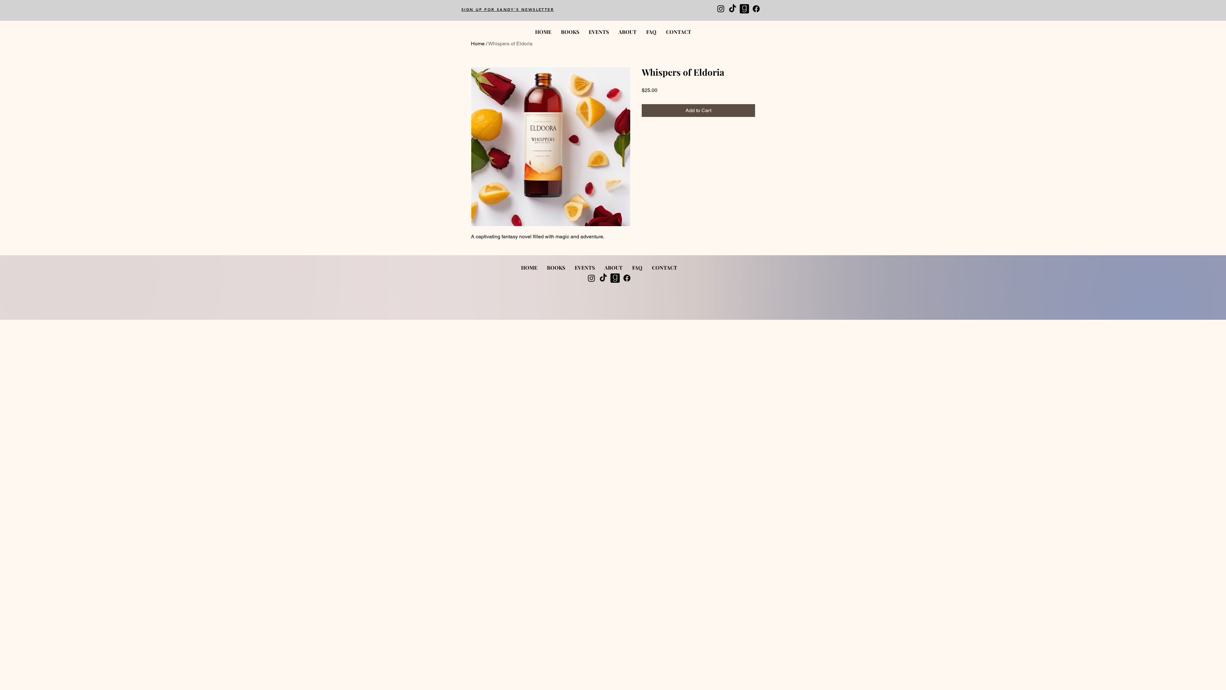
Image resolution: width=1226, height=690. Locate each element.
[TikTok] (732, 8)
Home (478, 44)
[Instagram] (720, 8)
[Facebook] (756, 8)
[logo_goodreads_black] (744, 8)
